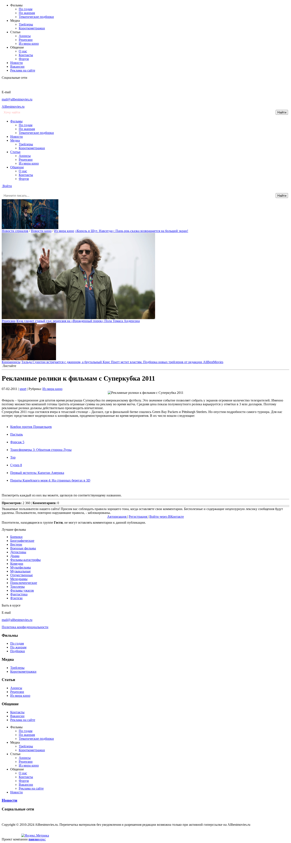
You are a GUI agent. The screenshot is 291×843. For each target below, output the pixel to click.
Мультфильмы (20, 567)
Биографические (22, 540)
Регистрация (138, 516)
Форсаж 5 (17, 442)
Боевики (16, 537)
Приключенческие (23, 583)
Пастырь (16, 434)
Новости (16, 63)
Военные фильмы (23, 548)
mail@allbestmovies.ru (17, 99)
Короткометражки (32, 28)
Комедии (16, 563)
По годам (25, 9)
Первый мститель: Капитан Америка (37, 473)
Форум (24, 59)
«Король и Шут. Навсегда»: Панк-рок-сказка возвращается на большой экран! (131, 231)
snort (23, 389)
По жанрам (27, 13)
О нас (23, 51)
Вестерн (16, 544)
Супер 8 (16, 465)
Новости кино (41, 231)
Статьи (15, 152)
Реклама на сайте (22, 70)
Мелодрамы (18, 579)
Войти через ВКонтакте (166, 516)
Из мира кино (29, 43)
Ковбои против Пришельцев (31, 427)
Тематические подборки (36, 17)
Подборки (17, 651)
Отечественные (21, 575)
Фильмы (16, 121)
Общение (17, 167)
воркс (37, 839)
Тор (13, 457)
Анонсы (25, 36)
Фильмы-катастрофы (25, 560)
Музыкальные (20, 571)
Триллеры (17, 586)
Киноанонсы (11, 362)
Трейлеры (26, 24)
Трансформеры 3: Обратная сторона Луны (41, 450)
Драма (14, 556)
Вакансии (17, 66)
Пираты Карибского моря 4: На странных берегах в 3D (50, 480)
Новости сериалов (15, 231)
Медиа (15, 140)
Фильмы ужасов (22, 590)
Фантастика (18, 594)
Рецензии (26, 40)
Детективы (18, 552)
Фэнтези (16, 598)
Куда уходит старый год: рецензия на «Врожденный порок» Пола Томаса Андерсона (78, 321)
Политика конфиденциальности (25, 627)
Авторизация (117, 516)
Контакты (26, 55)
